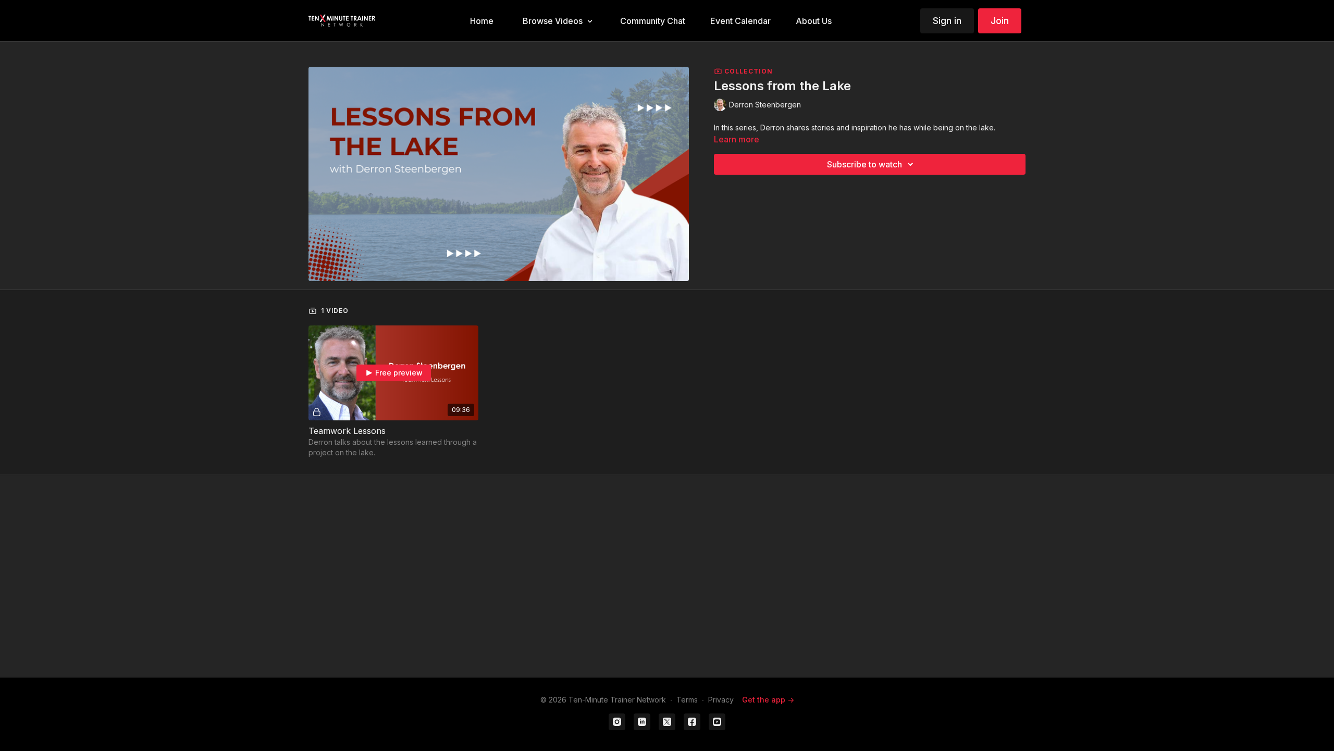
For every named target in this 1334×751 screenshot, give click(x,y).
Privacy (721, 699)
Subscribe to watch (864, 164)
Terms (687, 699)
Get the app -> (768, 699)
